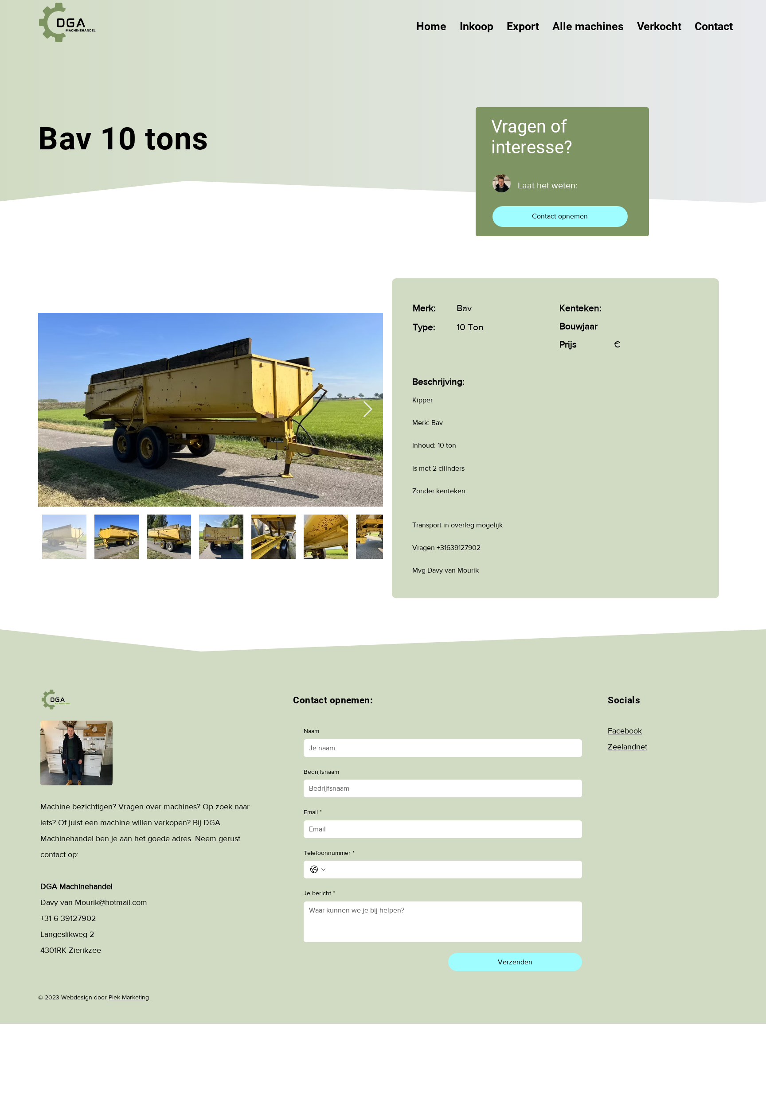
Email (313, 811)
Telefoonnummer (329, 852)
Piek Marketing (129, 997)
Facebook (625, 730)
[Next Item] (368, 409)
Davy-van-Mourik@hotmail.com (93, 902)
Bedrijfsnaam (321, 771)
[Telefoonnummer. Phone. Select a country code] (318, 869)
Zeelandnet (627, 746)
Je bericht (319, 893)
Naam (311, 730)
